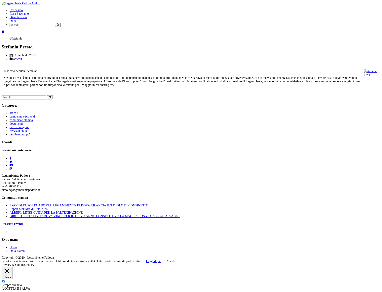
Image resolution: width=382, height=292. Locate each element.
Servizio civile (18, 130)
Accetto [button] (171, 261)
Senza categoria (19, 127)
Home (13, 247)
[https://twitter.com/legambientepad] (11, 161)
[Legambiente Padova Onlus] (21, 3)
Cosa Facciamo (19, 13)
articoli (17, 59)
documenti (16, 123)
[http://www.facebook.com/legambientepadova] (10, 158)
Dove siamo (17, 250)
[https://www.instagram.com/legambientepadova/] (11, 169)
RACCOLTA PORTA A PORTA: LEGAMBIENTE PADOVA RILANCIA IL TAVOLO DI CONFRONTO (79, 205)
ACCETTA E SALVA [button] (16, 288)
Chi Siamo (16, 10)
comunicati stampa (21, 120)
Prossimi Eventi (12, 224)
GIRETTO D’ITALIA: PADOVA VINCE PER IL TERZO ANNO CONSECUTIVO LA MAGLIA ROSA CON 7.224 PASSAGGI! (95, 216)
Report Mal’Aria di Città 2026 (29, 209)
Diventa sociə (18, 17)
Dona (13, 20)
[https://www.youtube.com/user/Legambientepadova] (11, 165)
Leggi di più (153, 261)
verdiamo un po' (20, 134)
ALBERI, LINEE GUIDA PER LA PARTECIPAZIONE (46, 212)
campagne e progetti (22, 116)
